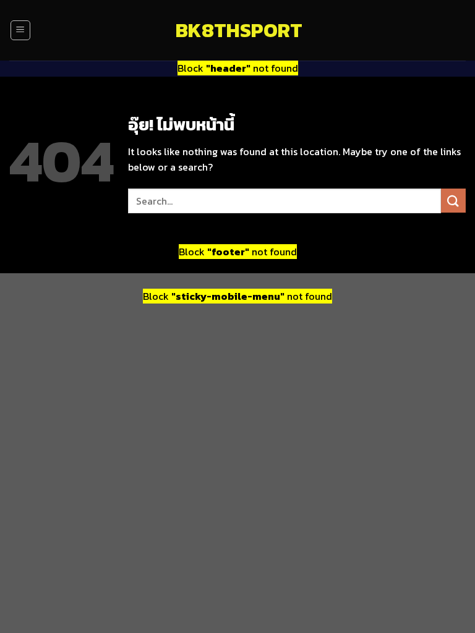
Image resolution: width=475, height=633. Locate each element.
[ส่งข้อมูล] (453, 201)
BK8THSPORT (237, 30)
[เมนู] (20, 30)
